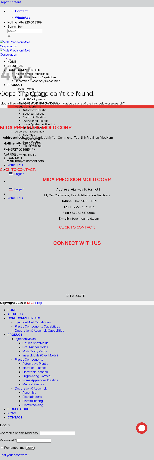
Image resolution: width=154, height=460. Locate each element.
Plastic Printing (33, 401)
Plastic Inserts (32, 397)
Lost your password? (14, 455)
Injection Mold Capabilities (33, 322)
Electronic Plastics (34, 117)
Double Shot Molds (35, 343)
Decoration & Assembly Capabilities (37, 81)
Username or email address (20, 433)
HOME (12, 310)
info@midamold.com (29, 161)
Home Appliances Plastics (40, 380)
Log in (30, 447)
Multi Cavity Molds (34, 99)
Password (8, 440)
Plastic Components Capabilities (36, 77)
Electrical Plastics (33, 113)
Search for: (15, 26)
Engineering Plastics (35, 121)
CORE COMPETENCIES (24, 318)
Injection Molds (25, 88)
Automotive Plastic (34, 110)
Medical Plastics (34, 384)
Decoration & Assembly (30, 131)
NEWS (12, 413)
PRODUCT (15, 335)
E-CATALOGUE (18, 409)
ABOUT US (15, 314)
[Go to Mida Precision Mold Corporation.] (1, 59)
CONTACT (15, 417)
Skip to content (10, 2)
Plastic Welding (33, 405)
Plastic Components (28, 106)
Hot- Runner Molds (35, 347)
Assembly (29, 392)
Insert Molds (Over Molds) (40, 355)
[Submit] (9, 36)
